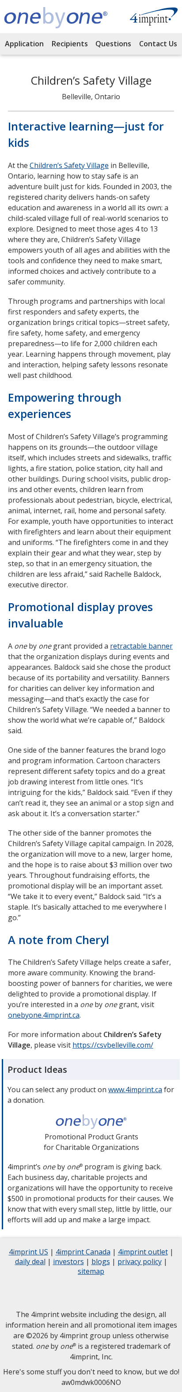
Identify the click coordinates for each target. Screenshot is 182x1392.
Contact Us (158, 44)
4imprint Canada (83, 1253)
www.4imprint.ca (135, 1089)
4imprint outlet (143, 1253)
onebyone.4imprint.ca (44, 1015)
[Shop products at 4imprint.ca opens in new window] (153, 17)
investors (68, 1263)
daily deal (30, 1263)
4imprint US (28, 1253)
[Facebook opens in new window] (36, 1292)
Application (24, 44)
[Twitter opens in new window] (58, 1292)
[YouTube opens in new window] (124, 1292)
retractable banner (141, 646)
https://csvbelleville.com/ (112, 1045)
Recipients (70, 44)
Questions (113, 44)
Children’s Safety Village (69, 165)
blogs (100, 1263)
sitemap (91, 1272)
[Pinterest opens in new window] (146, 1292)
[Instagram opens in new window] (102, 1292)
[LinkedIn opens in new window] (80, 1292)
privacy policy (140, 1263)
